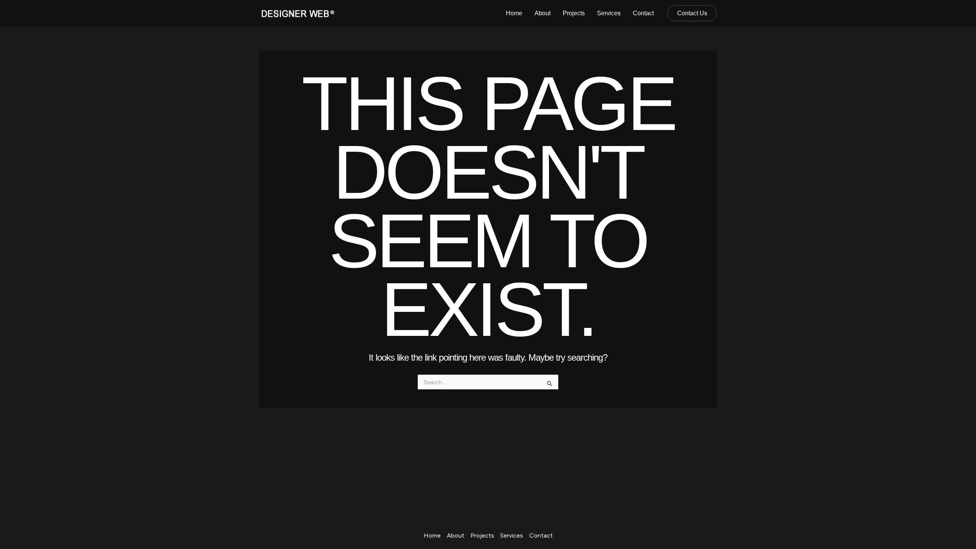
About (543, 13)
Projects (574, 13)
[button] (692, 13)
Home (514, 13)
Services (609, 13)
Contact (643, 13)
